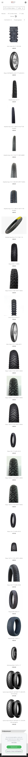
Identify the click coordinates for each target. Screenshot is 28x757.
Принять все (14, 747)
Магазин (3, 13)
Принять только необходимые (14, 751)
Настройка (14, 742)
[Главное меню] (2, 2)
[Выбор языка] (26, 2)
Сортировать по (8, 20)
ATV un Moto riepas (12, 13)
